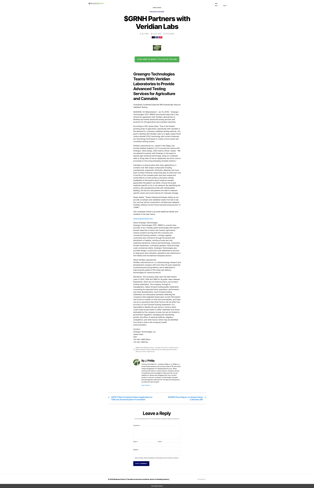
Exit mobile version (157, 486)
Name (135, 441)
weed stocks (151, 351)
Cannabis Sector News (203, 3)
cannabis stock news (161, 347)
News (137, 351)
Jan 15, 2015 (157, 34)
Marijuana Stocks (156, 349)
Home (145, 3)
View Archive (146, 385)
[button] (153, 37)
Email (160, 441)
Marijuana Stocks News (175, 3)
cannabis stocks (173, 347)
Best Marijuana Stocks (147, 347)
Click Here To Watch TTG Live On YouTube (157, 59)
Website (135, 449)
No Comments (170, 34)
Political (184, 3)
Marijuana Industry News (143, 349)
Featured (166, 3)
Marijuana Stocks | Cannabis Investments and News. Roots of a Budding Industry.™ (141, 479)
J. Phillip (146, 34)
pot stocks (143, 351)
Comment (136, 425)
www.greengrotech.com (143, 218)
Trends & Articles (191, 3)
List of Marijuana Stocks (155, 3)
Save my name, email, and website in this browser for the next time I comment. (157, 458)
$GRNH (138, 347)
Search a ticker (157, 7)
